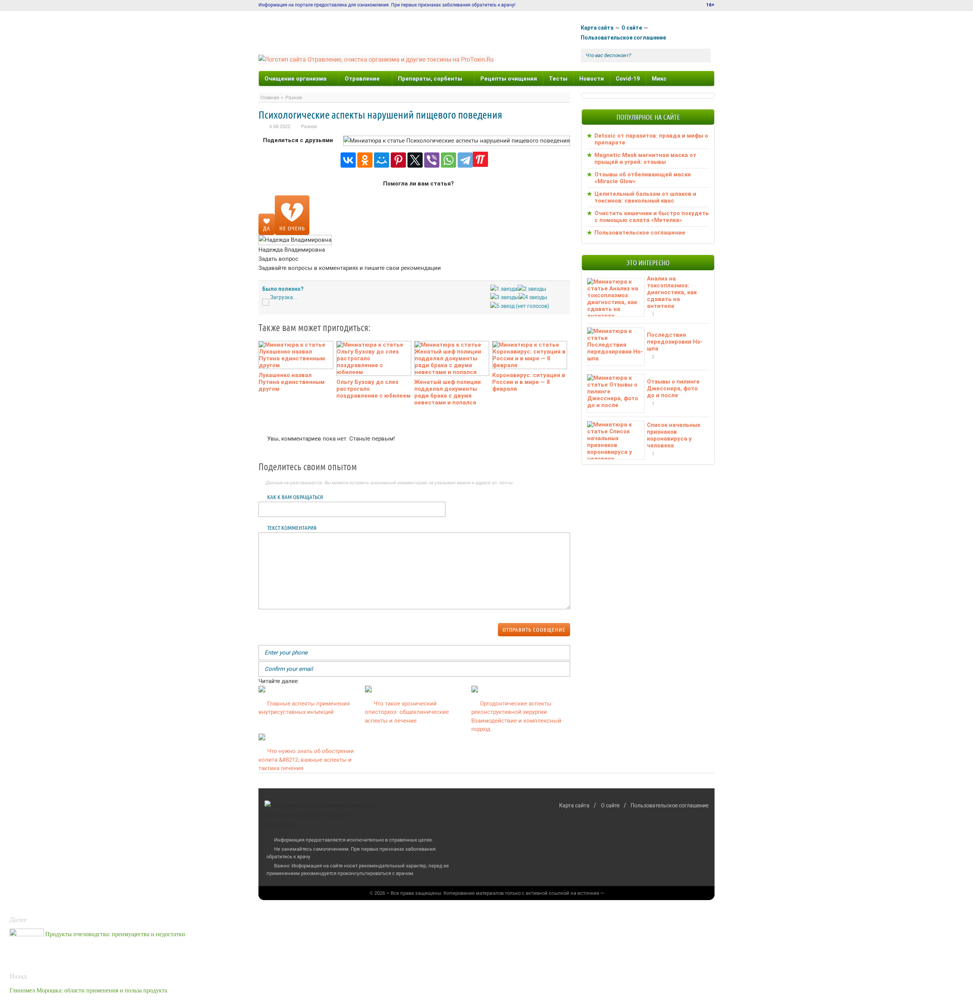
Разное (309, 126)
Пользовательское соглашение (623, 38)
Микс (659, 78)
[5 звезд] (502, 306)
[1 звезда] (504, 289)
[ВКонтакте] (348, 160)
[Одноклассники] (364, 160)
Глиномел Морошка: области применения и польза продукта (88, 990)
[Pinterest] (398, 160)
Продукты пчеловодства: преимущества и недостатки (115, 934)
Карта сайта (597, 28)
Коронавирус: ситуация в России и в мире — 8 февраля (528, 382)
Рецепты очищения (508, 78)
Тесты (558, 78)
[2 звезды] (532, 289)
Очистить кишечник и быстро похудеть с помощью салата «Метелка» (651, 217)
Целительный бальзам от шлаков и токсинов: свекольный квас (645, 197)
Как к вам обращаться (295, 497)
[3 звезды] (504, 297)
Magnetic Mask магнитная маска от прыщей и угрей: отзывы (645, 158)
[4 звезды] (533, 297)
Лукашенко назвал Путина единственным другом (291, 382)
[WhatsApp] (448, 160)
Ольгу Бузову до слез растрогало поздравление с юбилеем (373, 389)
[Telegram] (465, 160)
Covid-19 (628, 78)
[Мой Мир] (381, 160)
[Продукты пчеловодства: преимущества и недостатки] (27, 934)
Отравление (362, 78)
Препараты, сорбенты (430, 78)
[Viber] (431, 160)
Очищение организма (295, 78)
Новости (591, 78)
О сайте (631, 28)
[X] (415, 160)
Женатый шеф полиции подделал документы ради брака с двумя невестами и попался (447, 392)
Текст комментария (292, 528)
